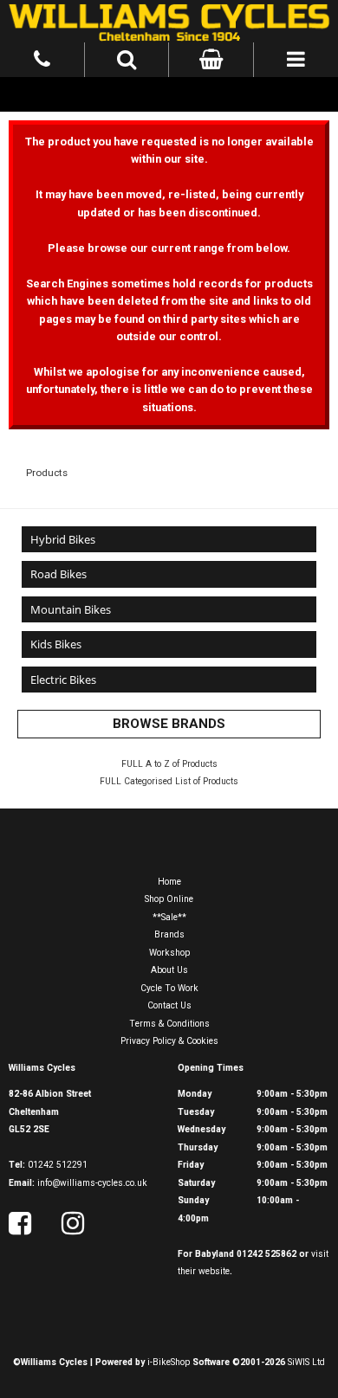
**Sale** (169, 917)
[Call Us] (42, 57)
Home (169, 881)
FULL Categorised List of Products (169, 781)
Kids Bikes (55, 644)
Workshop (169, 952)
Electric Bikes (63, 679)
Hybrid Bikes (62, 539)
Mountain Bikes (70, 609)
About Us (169, 970)
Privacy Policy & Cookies (169, 1041)
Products (47, 473)
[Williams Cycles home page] (169, 21)
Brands (169, 934)
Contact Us (169, 1005)
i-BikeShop (168, 1362)
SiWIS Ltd (306, 1362)
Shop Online (169, 899)
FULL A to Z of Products (169, 764)
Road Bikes (58, 574)
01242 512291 (58, 1164)
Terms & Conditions (169, 1023)
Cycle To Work (169, 988)
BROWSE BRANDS (169, 723)
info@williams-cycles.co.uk (92, 1183)
